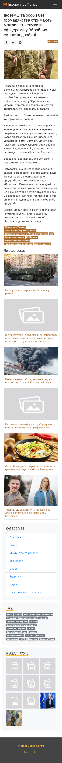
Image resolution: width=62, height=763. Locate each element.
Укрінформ (12, 639)
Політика (52, 41)
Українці (43, 618)
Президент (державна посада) (22, 618)
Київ (26, 614)
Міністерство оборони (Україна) (20, 230)
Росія (9, 614)
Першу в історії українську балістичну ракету (27, 291)
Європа (31, 628)
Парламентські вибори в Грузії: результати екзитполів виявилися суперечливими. (30, 425)
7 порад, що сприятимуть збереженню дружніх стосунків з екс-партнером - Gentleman (27, 513)
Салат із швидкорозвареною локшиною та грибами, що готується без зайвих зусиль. (30, 467)
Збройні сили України (15, 227)
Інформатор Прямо (22, 4)
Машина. (30, 635)
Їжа (51, 234)
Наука (13, 584)
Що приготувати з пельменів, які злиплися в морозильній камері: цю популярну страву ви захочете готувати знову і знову (31, 338)
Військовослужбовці (14, 237)
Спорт (13, 568)
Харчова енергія (42, 244)
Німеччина (32, 639)
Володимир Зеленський (16, 234)
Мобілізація (31, 237)
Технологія (16, 560)
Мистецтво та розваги (24, 553)
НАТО (22, 639)
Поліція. (40, 635)
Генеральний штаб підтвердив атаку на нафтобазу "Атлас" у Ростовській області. (29, 380)
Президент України (38, 234)
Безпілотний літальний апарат (21, 625)
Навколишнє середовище (26, 592)
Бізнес (13, 545)
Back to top (31, 752)
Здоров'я (15, 576)
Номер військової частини (17, 240)
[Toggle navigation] (55, 4)
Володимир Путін (15, 635)
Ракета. (32, 632)
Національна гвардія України (18, 244)
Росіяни (33, 621)
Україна (18, 614)
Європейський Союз (16, 632)
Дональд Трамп (47, 639)
